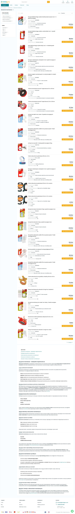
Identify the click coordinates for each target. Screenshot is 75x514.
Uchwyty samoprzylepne (8, 21)
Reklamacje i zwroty (22, 506)
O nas (2, 502)
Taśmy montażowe (7, 16)
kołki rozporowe (22, 479)
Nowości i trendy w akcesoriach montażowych (30, 358)
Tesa (4, 30)
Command (5, 27)
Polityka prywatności (41, 504)
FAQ (20, 502)
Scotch (4, 33)
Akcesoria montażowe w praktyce (28, 357)
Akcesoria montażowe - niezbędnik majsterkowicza (31, 351)
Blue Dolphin (5, 32)
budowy (48, 391)
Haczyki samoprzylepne (7, 17)
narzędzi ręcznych (63, 462)
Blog (1, 504)
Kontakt (2, 506)
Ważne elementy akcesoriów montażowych (30, 355)
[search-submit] (48, 2)
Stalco (4, 35)
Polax (4, 29)
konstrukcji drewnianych (34, 445)
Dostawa (20, 504)
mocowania (25, 408)
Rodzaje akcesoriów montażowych (28, 353)
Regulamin (39, 502)
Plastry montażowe (7, 19)
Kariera (39, 506)
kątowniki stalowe (33, 493)
